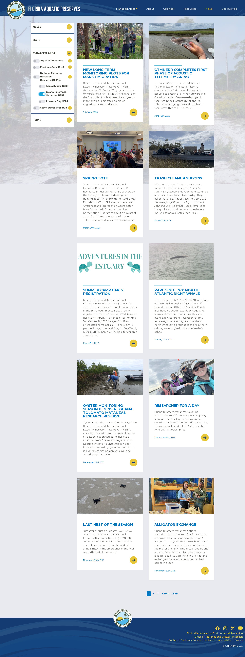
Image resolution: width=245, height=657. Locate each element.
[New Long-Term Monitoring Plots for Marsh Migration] (110, 41)
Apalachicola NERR (57, 86)
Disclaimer (209, 640)
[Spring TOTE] (110, 149)
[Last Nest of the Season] (110, 496)
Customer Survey (191, 640)
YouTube (240, 628)
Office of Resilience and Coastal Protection (219, 636)
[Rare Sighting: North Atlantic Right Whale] (181, 261)
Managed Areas (125, 8)
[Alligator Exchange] (181, 496)
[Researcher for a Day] (181, 377)
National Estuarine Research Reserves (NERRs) (51, 76)
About (150, 8)
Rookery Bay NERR (57, 101)
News (209, 8)
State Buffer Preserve (53, 107)
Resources (190, 8)
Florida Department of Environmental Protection (215, 633)
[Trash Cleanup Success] (181, 149)
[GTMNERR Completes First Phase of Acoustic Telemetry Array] (181, 41)
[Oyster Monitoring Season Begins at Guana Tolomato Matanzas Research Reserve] (110, 377)
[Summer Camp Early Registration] (110, 261)
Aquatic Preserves (51, 60)
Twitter (233, 628)
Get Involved (229, 8)
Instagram (225, 628)
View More (133, 112)
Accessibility (225, 640)
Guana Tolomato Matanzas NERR (56, 94)
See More (70, 61)
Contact (173, 640)
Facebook (217, 628)
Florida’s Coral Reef (52, 67)
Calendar (168, 8)
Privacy (239, 640)
